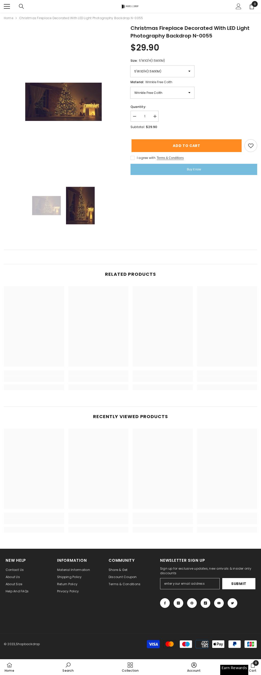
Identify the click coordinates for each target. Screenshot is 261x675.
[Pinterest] (192, 603)
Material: (151, 82)
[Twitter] (232, 603)
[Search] (21, 6)
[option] (63, 102)
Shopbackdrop (28, 644)
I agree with (146, 158)
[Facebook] (165, 603)
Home (8, 18)
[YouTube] (219, 603)
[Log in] (238, 6)
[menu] (7, 6)
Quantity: (138, 107)
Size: (147, 60)
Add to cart (185, 145)
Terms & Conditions (170, 158)
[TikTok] (205, 603)
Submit (238, 583)
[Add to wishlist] (250, 145)
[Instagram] (178, 603)
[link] (34, 379)
